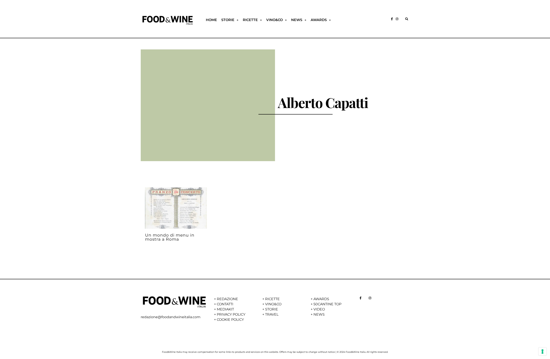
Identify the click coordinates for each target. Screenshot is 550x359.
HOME (211, 20)
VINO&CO (274, 20)
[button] (406, 19)
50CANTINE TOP (327, 304)
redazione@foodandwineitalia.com (170, 317)
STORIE (227, 20)
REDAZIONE (227, 299)
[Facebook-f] (391, 18)
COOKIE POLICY (230, 320)
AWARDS (319, 20)
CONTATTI (225, 304)
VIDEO (319, 309)
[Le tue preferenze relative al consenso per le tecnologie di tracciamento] (542, 351)
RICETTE (250, 20)
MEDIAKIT (225, 309)
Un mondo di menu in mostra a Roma (169, 237)
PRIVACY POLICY (231, 314)
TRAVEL (271, 314)
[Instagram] (397, 18)
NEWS (296, 20)
